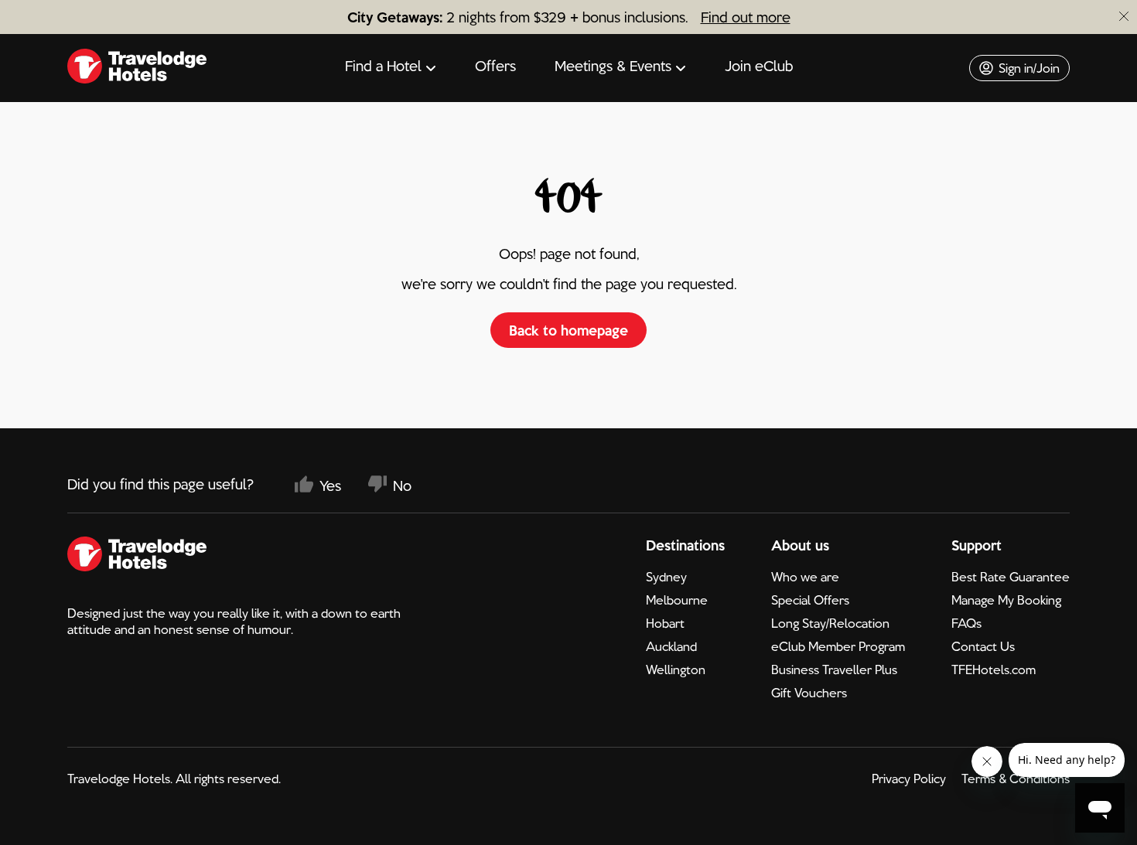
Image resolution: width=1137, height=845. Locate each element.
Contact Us (983, 646)
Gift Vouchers (809, 692)
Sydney (666, 576)
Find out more (745, 17)
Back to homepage (568, 330)
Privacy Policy (909, 778)
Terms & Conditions (1015, 778)
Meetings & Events (613, 65)
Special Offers (810, 600)
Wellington (675, 669)
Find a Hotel (383, 65)
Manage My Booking (1006, 600)
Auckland (671, 646)
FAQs (966, 623)
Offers (495, 65)
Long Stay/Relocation (830, 623)
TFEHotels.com (993, 669)
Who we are (805, 576)
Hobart (665, 623)
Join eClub (759, 65)
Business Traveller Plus (834, 669)
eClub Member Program (838, 646)
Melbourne (677, 600)
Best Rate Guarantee (1010, 576)
